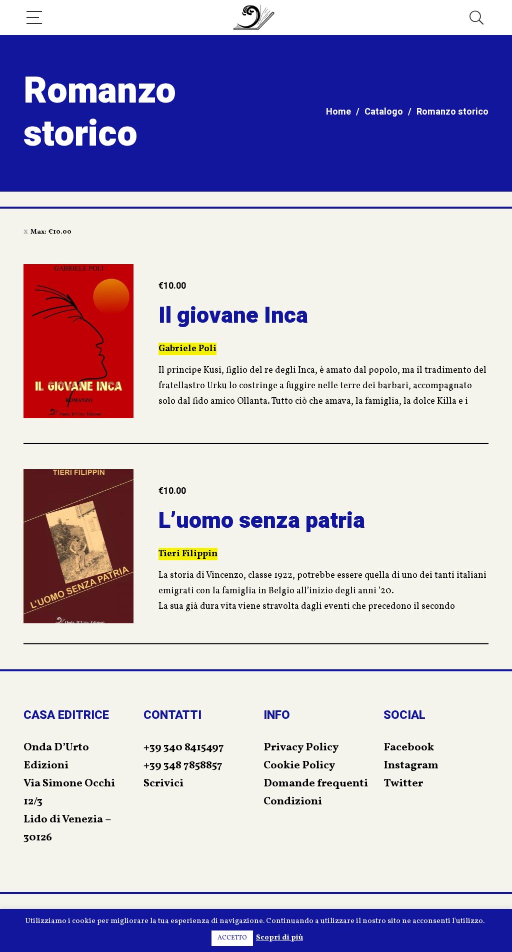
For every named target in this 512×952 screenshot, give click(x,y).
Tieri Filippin (188, 554)
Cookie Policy (299, 765)
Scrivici (164, 783)
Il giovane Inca (233, 315)
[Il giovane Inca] (79, 341)
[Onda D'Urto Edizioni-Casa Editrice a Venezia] (254, 17)
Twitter (403, 783)
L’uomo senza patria (261, 520)
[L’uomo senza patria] (79, 546)
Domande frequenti (316, 783)
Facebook (409, 747)
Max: (51, 232)
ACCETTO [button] (232, 937)
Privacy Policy (301, 747)
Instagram (411, 765)
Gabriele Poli (187, 349)
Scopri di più (279, 937)
